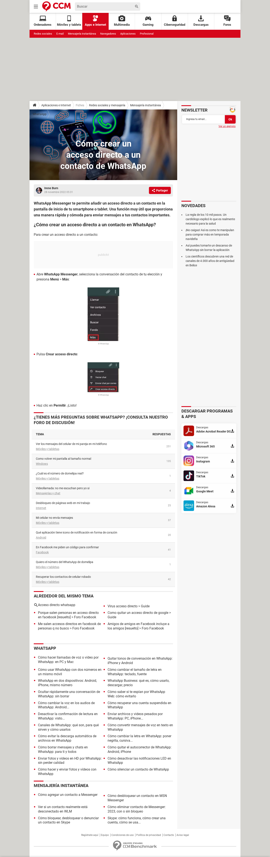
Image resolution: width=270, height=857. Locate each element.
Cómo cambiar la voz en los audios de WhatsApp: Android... (66, 705)
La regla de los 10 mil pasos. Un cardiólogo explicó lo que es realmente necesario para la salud (210, 219)
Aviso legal (183, 835)
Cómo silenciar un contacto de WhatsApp (138, 769)
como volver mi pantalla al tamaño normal (63, 458)
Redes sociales (43, 33)
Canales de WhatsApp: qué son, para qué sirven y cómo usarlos (68, 727)
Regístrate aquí (89, 835)
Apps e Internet (95, 25)
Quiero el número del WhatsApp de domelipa (64, 562)
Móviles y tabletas (47, 449)
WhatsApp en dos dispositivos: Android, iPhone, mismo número (67, 683)
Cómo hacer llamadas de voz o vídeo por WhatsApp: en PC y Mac (68, 659)
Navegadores (108, 33)
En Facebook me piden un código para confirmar (67, 547)
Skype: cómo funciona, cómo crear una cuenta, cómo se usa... (137, 820)
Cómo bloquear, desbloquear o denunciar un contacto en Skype (68, 820)
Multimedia (122, 25)
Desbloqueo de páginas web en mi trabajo (63, 503)
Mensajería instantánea (82, 33)
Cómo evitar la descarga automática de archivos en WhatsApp (67, 738)
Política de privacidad (148, 835)
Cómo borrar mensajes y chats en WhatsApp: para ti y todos (63, 749)
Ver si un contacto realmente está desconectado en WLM (63, 809)
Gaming (148, 25)
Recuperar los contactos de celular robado (63, 576)
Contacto (168, 835)
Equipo (105, 835)
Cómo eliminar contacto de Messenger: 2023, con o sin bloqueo (137, 809)
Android (41, 537)
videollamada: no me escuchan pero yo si (62, 488)
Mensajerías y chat (48, 493)
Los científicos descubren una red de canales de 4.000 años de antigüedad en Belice (210, 261)
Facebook (42, 552)
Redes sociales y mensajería (107, 105)
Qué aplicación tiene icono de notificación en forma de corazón (76, 532)
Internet (41, 508)
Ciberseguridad (174, 25)
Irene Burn (51, 188)
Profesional (147, 33)
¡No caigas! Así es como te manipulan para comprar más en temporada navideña (210, 234)
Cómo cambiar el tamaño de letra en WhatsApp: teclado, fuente (135, 672)
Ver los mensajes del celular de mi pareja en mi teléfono (71, 444)
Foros (227, 25)
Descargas (201, 25)
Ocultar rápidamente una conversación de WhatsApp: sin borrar (69, 694)
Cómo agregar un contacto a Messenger (67, 795)
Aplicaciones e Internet (56, 105)
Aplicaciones (128, 33)
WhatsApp (39, 114)
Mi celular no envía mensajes (54, 517)
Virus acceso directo (123, 606)
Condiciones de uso (122, 835)
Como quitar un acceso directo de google (138, 613)
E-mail (60, 33)
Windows (42, 463)
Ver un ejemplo (227, 126)
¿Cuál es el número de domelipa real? (60, 473)
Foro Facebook (85, 617)
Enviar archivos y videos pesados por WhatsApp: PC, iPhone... (135, 716)
